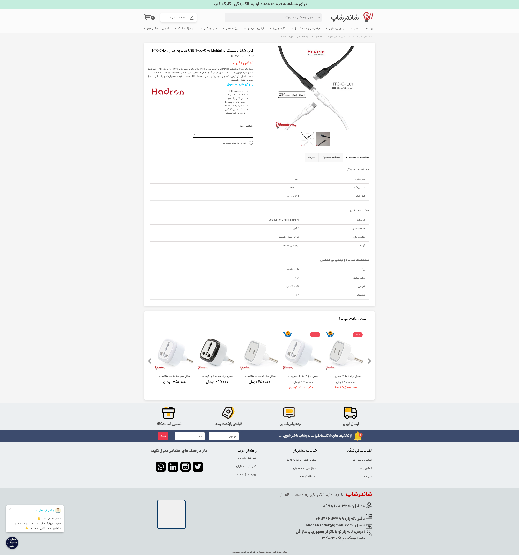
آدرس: (359, 532)
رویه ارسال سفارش (245, 475)
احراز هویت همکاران (304, 468)
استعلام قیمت (308, 477)
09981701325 (337, 506)
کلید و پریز (279, 28)
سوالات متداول (247, 458)
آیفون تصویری (256, 28)
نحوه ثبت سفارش (246, 466)
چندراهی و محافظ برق (307, 28)
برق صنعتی (232, 28)
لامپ (356, 28)
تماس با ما (365, 468)
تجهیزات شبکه (186, 28)
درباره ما (367, 477)
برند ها (369, 28)
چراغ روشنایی (336, 28)
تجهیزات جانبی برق (158, 28)
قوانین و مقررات (362, 460)
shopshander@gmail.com (329, 525)
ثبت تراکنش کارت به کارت (301, 460)
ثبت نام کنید (173, 18)
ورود (185, 18)
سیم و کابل (210, 28)
